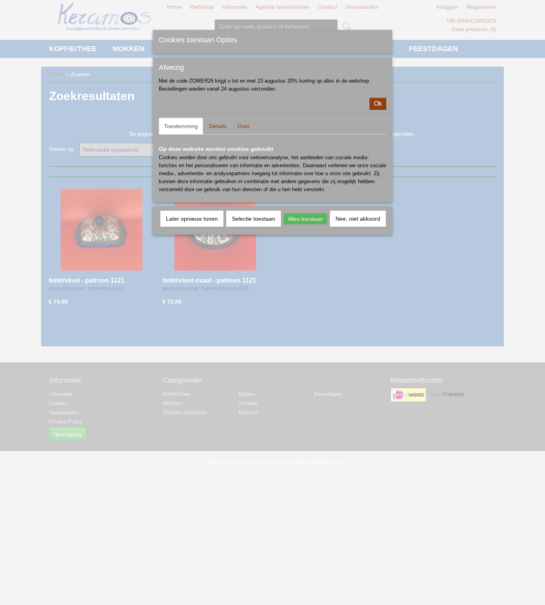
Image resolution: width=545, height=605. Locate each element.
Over (243, 126)
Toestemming (181, 126)
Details (217, 126)
